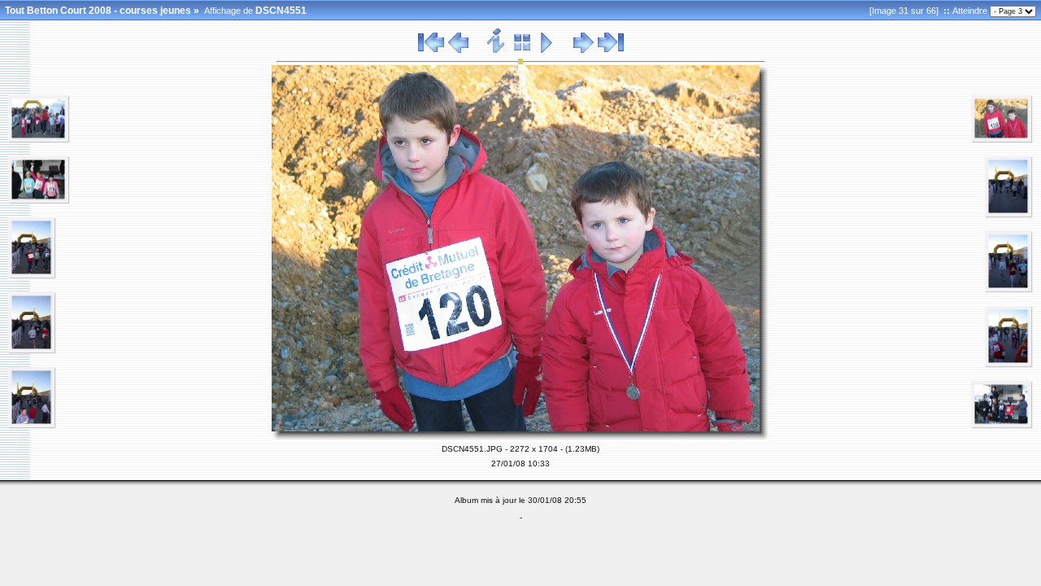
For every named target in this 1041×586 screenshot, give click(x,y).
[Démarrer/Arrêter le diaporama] (547, 50)
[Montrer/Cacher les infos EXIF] (496, 50)
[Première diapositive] (431, 50)
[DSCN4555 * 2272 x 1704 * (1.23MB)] (1002, 426)
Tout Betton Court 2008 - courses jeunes (98, 10)
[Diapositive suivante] (584, 50)
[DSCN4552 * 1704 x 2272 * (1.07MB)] (1009, 215)
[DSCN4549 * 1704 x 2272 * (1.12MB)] (32, 351)
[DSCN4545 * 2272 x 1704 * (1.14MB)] (39, 140)
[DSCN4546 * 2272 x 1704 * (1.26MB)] (39, 201)
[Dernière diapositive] (611, 50)
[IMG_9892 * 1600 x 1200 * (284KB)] (1002, 140)
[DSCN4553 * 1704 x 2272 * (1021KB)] (1009, 290)
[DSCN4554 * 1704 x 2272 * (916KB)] (1009, 365)
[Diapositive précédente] (458, 50)
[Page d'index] (523, 50)
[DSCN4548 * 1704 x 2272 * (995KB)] (32, 276)
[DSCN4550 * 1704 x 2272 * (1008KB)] (32, 426)
